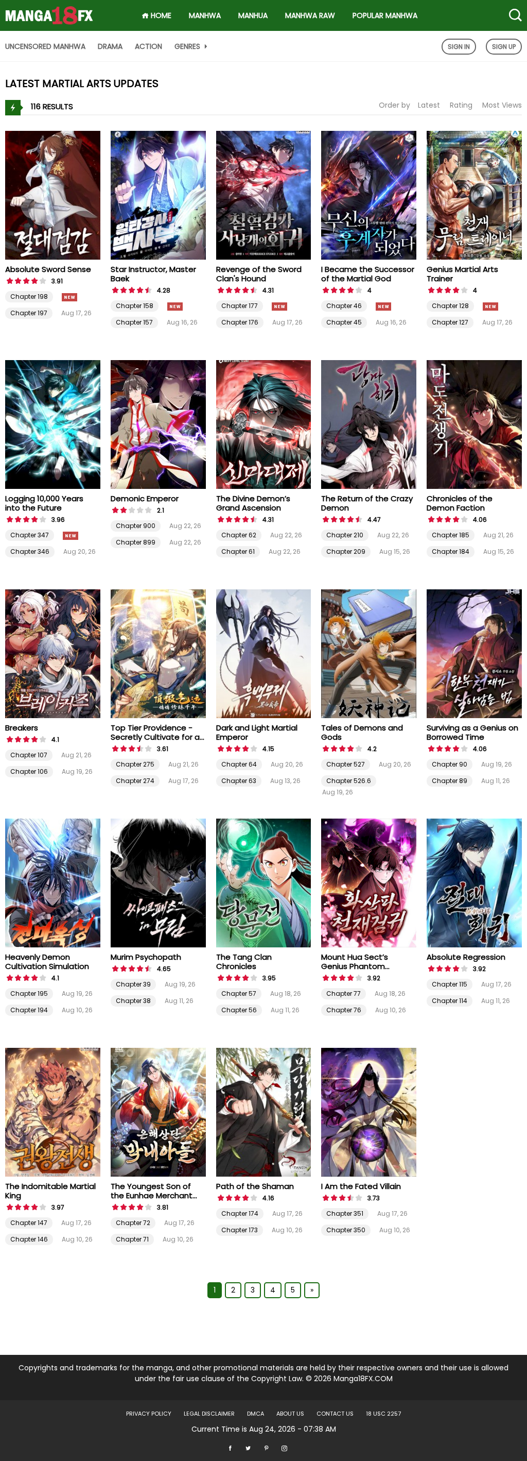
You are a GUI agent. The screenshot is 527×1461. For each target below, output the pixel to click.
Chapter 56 (239, 1010)
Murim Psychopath (146, 957)
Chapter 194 (29, 1010)
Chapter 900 (135, 525)
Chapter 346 (29, 551)
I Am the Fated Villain (361, 1186)
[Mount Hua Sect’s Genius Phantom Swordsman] (368, 882)
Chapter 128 (450, 305)
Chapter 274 (135, 780)
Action (148, 46)
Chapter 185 (450, 535)
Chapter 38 (133, 1000)
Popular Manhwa (385, 15)
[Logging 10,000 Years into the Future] (52, 424)
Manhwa (205, 15)
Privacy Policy (148, 1413)
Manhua (253, 15)
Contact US (335, 1413)
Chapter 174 (239, 1213)
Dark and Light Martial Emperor (256, 732)
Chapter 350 (345, 1230)
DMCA (255, 1413)
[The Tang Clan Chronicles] (263, 882)
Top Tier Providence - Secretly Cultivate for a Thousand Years (155, 737)
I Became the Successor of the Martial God (367, 274)
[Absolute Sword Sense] (52, 195)
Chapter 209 (345, 551)
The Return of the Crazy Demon (367, 503)
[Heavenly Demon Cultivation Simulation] (52, 882)
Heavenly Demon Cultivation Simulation (47, 962)
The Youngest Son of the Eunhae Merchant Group (151, 1195)
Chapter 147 (28, 1222)
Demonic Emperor (145, 498)
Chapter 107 (28, 755)
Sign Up (504, 46)
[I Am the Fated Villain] (368, 1112)
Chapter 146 (29, 1239)
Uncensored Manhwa (45, 46)
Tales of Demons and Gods (362, 732)
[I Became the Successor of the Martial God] (368, 195)
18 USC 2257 (383, 1413)
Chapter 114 (449, 1000)
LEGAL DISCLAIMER (209, 1413)
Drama (110, 46)
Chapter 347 (29, 535)
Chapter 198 (29, 296)
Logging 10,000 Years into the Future (44, 503)
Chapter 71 (132, 1239)
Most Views (502, 105)
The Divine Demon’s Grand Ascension (253, 503)
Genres (188, 46)
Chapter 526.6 (348, 780)
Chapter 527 (345, 764)
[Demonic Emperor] (158, 424)
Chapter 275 (135, 764)
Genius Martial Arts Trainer (462, 274)
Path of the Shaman (255, 1186)
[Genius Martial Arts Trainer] (474, 195)
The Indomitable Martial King (50, 1191)
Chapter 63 (238, 780)
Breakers (21, 727)
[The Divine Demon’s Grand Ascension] (263, 424)
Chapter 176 (239, 322)
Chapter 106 (29, 771)
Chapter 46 (344, 305)
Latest (429, 105)
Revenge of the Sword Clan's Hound (259, 274)
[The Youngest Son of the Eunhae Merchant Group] (158, 1112)
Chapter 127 (450, 322)
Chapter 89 (449, 780)
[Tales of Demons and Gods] (368, 653)
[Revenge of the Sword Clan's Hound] (263, 195)
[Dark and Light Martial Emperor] (263, 653)
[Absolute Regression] (474, 882)
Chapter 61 (238, 551)
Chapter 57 (238, 993)
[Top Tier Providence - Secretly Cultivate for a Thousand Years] (158, 653)
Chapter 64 (239, 764)
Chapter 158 (134, 305)
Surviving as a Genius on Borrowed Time (472, 732)
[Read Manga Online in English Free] (49, 12)
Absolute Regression (466, 957)
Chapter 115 (449, 984)
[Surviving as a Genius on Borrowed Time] (474, 653)
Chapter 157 (134, 322)
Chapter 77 (343, 993)
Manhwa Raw (310, 15)
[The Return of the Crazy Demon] (368, 424)
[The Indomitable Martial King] (52, 1112)
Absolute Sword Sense (48, 269)
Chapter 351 (344, 1213)
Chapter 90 (449, 764)
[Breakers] (52, 653)
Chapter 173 (239, 1230)
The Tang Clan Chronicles (244, 962)
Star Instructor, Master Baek (153, 274)
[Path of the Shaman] (263, 1112)
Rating (461, 105)
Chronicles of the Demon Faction (460, 503)
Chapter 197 (28, 313)
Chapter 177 (239, 305)
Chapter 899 (135, 542)
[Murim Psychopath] (158, 882)
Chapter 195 (29, 993)
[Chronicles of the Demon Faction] (474, 424)
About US (290, 1413)
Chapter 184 (450, 551)
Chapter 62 (238, 535)
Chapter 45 (344, 322)
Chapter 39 (133, 984)
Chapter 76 (343, 1010)
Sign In (459, 46)
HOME (160, 15)
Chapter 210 (344, 535)
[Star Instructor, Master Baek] (158, 195)
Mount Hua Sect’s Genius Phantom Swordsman (354, 966)
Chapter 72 (133, 1222)
